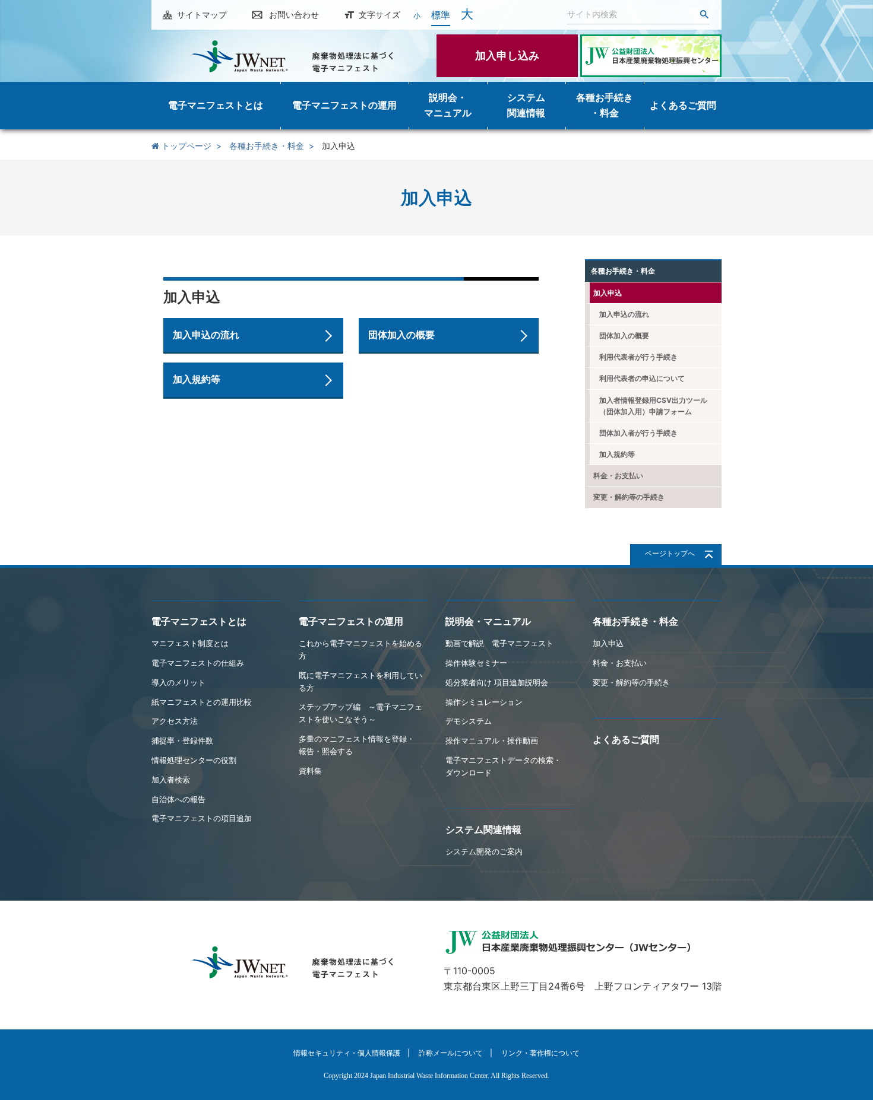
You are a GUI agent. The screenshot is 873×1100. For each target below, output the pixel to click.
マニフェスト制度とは (190, 643)
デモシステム (468, 721)
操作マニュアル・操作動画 (491, 740)
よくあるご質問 (626, 739)
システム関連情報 (483, 829)
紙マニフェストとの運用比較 (201, 702)
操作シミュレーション (484, 702)
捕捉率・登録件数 (182, 740)
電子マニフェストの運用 (351, 621)
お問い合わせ (294, 14)
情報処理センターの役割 (193, 760)
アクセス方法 (174, 721)
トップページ (185, 146)
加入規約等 (196, 379)
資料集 (310, 770)
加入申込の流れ (206, 335)
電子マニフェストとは (198, 621)
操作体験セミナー (476, 662)
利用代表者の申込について (642, 378)
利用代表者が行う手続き (638, 356)
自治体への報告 (178, 799)
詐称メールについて (451, 1052)
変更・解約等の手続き (629, 496)
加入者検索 (170, 779)
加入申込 (607, 292)
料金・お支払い (618, 475)
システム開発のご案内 (484, 851)
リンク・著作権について (540, 1052)
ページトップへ (670, 553)
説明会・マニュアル (488, 621)
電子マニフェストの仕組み (197, 662)
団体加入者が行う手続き (638, 432)
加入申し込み (507, 55)
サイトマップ (202, 14)
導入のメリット (178, 682)
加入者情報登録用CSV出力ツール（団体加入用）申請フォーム (653, 406)
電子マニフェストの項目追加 (201, 818)
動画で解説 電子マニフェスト (499, 643)
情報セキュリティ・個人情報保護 (346, 1052)
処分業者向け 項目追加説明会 (496, 682)
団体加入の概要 (401, 335)
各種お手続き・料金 (266, 146)
